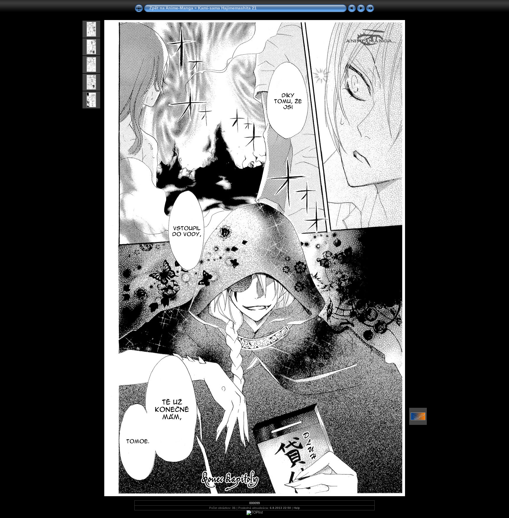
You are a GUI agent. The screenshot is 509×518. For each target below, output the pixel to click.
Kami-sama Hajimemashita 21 (227, 8)
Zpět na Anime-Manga (171, 8)
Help (297, 507)
